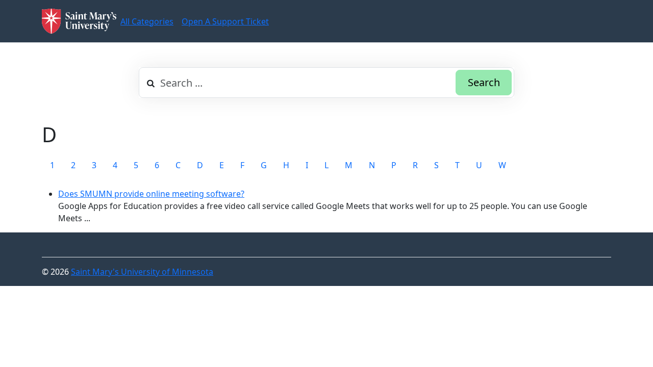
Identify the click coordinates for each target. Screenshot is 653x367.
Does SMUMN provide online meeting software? (151, 193)
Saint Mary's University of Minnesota (142, 271)
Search (484, 82)
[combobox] (326, 82)
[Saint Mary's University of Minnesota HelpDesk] (79, 21)
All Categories (146, 21)
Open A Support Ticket (225, 21)
